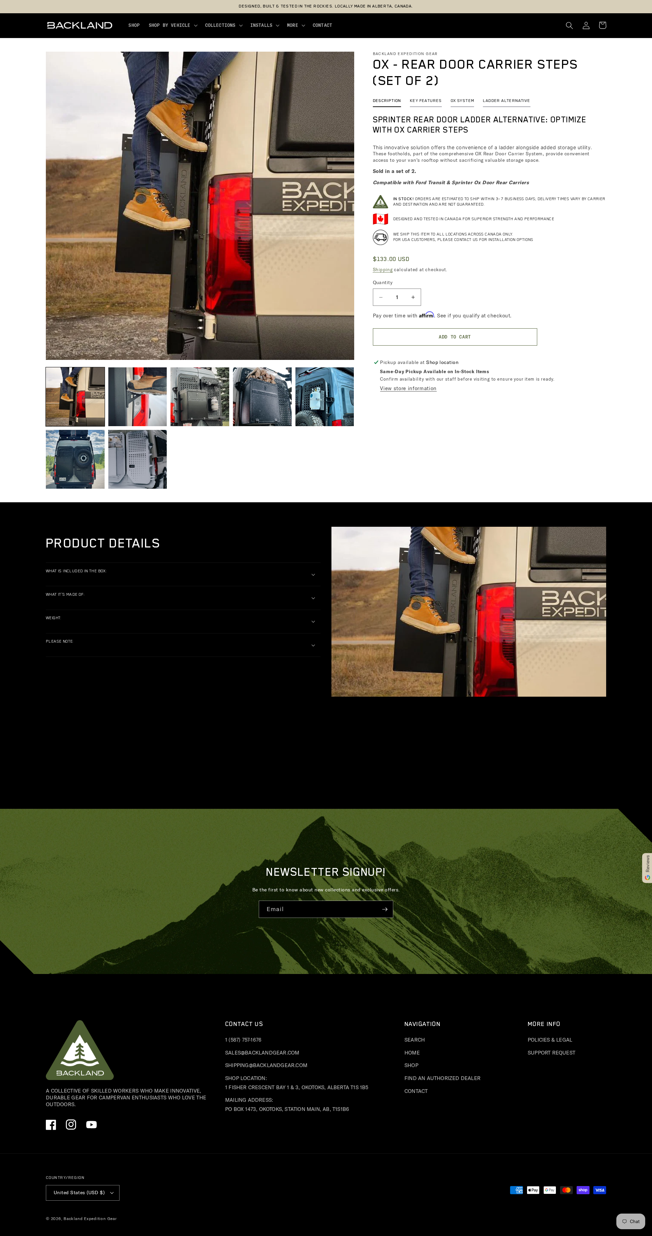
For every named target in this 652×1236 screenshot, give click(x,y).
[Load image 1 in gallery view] (75, 396)
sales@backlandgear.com (262, 1052)
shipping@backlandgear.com (266, 1065)
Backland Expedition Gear (90, 1218)
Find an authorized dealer (442, 1078)
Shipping (383, 269)
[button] (172, 25)
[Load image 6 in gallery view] (75, 459)
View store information (408, 388)
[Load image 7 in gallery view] (137, 459)
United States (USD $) (79, 1192)
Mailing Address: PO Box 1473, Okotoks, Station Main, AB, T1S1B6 (287, 1104)
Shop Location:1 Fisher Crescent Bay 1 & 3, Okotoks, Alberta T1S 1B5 (296, 1083)
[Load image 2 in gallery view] (137, 396)
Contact (416, 1091)
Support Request (551, 1052)
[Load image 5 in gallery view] (324, 396)
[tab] (387, 102)
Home (412, 1052)
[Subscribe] (385, 909)
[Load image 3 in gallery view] (199, 396)
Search (414, 1040)
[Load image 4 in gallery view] (262, 396)
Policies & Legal (550, 1040)
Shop (411, 1065)
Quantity (383, 282)
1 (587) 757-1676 (243, 1040)
